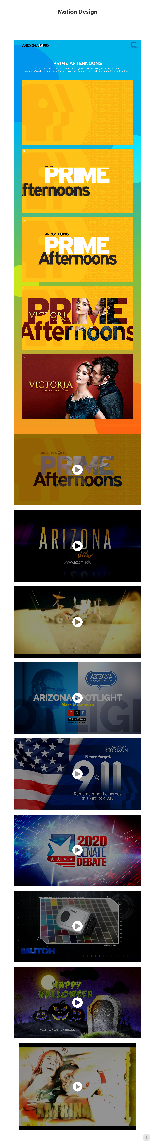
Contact (6, 5)
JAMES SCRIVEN (77, 4)
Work (4, 2)
